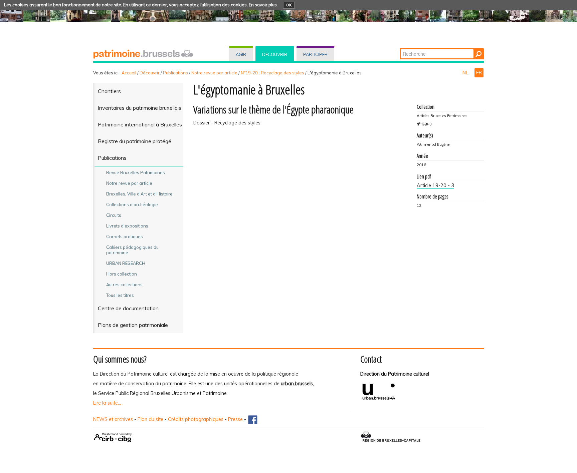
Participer (315, 54)
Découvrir (274, 54)
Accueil (129, 72)
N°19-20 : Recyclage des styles (272, 72)
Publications (175, 72)
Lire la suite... (107, 403)
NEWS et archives (113, 419)
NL (465, 73)
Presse (235, 419)
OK (289, 5)
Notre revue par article (214, 72)
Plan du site (150, 419)
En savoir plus (263, 4)
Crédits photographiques (195, 419)
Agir (241, 54)
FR (479, 73)
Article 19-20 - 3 (435, 185)
